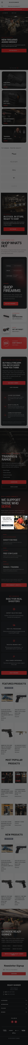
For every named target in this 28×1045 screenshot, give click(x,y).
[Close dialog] (26, 516)
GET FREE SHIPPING (7, 525)
